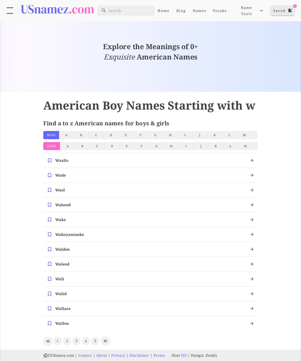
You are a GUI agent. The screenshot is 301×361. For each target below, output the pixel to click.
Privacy (118, 355)
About (101, 355)
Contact (85, 355)
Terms (159, 355)
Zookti (211, 355)
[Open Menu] (10, 11)
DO (184, 355)
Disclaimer (139, 355)
